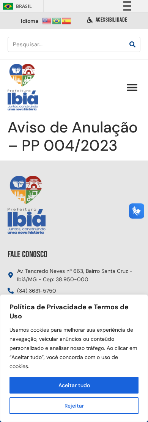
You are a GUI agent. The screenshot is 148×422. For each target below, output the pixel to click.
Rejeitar (74, 405)
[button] (131, 87)
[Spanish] (67, 20)
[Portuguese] (57, 20)
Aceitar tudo (74, 385)
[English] (47, 20)
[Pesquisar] (132, 44)
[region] (74, 358)
